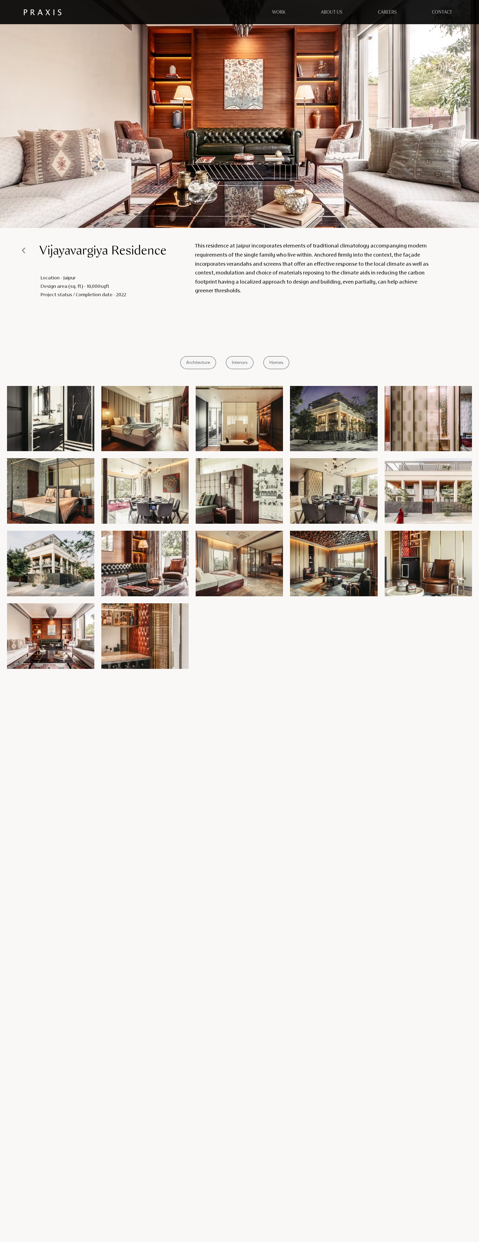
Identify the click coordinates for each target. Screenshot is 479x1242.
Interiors (240, 362)
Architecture (198, 362)
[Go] (24, 250)
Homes (276, 362)
